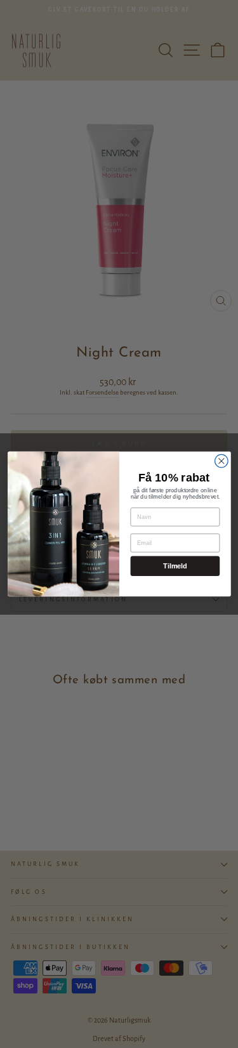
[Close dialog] (221, 461)
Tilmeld (175, 566)
